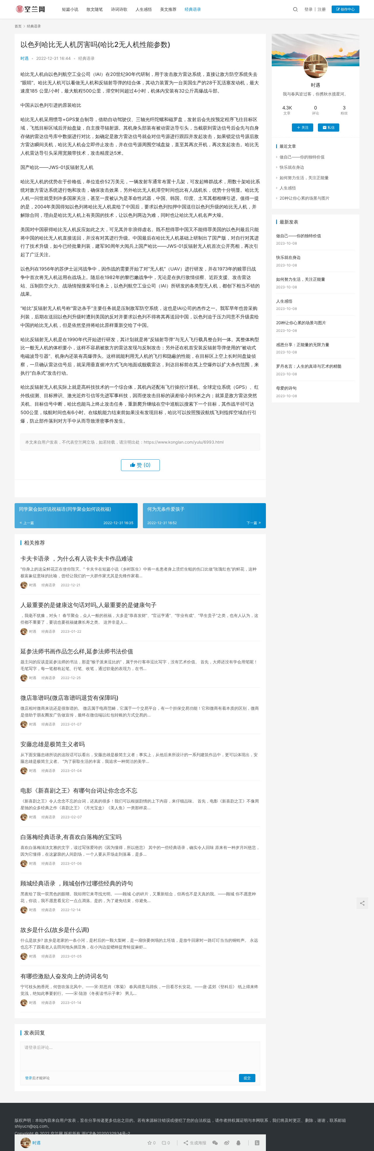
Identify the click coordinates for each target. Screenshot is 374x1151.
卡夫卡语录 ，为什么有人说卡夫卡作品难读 (76, 558)
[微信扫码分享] (215, 1143)
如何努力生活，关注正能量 (304, 177)
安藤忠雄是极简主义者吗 (52, 744)
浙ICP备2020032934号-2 (106, 1133)
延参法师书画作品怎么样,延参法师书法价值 (76, 651)
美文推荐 (168, 9)
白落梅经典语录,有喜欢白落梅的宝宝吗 (71, 836)
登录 (308, 9)
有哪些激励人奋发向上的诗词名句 (64, 976)
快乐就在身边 (292, 167)
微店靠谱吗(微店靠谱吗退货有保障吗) (69, 697)
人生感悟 (144, 9)
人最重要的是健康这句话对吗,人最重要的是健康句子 (88, 604)
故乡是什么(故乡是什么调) (54, 929)
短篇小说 (70, 9)
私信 (331, 127)
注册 (322, 9)
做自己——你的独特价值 (302, 156)
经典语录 (193, 9)
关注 (305, 127)
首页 (18, 26)
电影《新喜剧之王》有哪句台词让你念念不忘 (78, 790)
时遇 (24, 58)
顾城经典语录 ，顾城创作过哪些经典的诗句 (76, 883)
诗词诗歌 (119, 9)
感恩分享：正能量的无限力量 (302, 344)
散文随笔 (94, 9)
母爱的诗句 (286, 388)
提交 (247, 1078)
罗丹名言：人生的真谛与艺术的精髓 (309, 366)
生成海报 (197, 1142)
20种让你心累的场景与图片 (305, 198)
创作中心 (347, 9)
